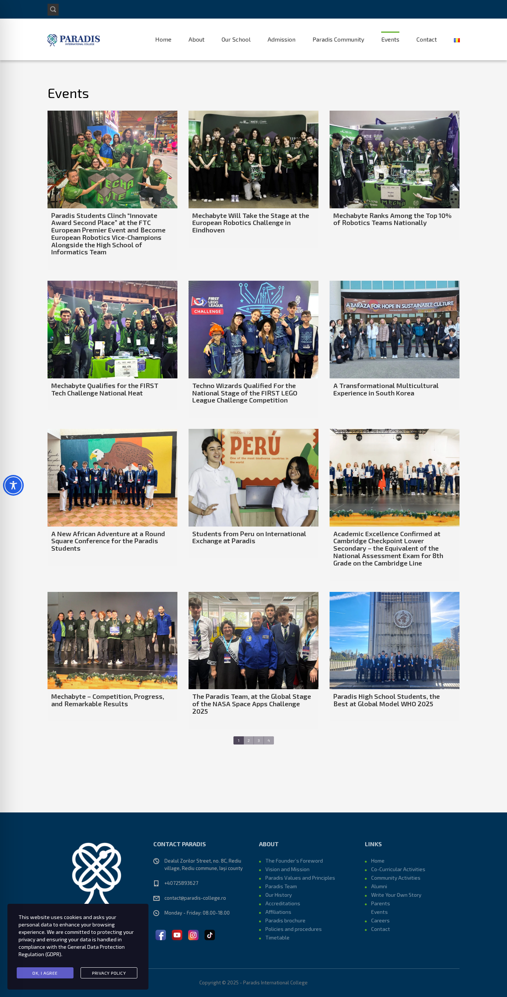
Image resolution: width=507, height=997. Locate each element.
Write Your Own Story (396, 895)
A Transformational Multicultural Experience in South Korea (386, 389)
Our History (278, 895)
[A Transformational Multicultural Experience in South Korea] (394, 329)
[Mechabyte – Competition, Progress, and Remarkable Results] (112, 641)
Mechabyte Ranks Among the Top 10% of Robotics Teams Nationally (392, 219)
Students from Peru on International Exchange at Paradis (249, 537)
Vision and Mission (287, 869)
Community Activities (396, 877)
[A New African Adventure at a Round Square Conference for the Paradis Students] (112, 478)
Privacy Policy (109, 972)
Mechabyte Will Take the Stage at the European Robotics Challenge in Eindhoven (250, 222)
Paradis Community (338, 39)
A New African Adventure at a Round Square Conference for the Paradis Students (108, 541)
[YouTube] (177, 934)
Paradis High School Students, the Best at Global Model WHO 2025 (386, 700)
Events (390, 39)
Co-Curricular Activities (398, 869)
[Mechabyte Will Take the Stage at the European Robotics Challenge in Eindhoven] (253, 159)
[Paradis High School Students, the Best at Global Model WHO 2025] (394, 641)
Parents (380, 903)
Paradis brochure (285, 920)
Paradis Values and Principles (300, 877)
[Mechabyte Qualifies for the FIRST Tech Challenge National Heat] (112, 329)
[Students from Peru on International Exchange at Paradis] (253, 478)
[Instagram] (193, 934)
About (197, 39)
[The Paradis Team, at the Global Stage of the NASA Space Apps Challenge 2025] (253, 641)
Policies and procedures (293, 929)
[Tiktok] (209, 934)
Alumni (379, 886)
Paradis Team (281, 886)
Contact (426, 39)
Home (163, 39)
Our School (236, 39)
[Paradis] (74, 39)
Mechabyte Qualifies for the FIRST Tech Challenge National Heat (104, 389)
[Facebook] (160, 934)
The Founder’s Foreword (294, 860)
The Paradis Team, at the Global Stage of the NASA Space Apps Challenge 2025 (251, 703)
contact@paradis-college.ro (195, 898)
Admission (281, 39)
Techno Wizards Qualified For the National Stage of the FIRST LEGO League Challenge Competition (244, 392)
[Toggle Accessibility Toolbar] (13, 485)
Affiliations (278, 912)
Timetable (277, 937)
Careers (380, 920)
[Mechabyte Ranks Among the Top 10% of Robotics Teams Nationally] (394, 159)
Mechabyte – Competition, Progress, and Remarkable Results (107, 700)
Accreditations (282, 903)
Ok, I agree (45, 972)
